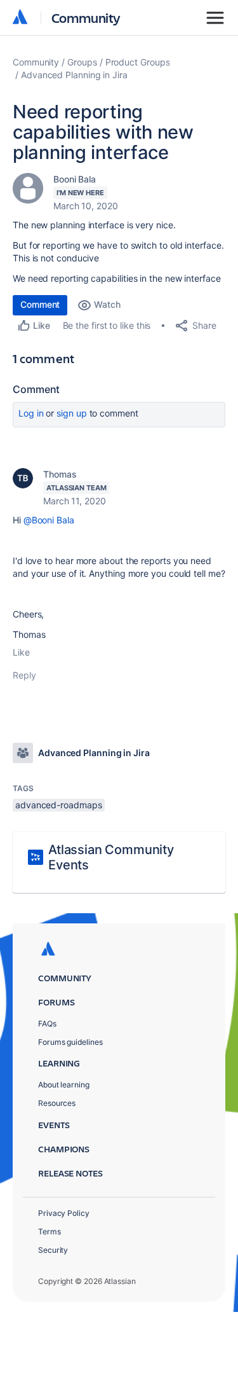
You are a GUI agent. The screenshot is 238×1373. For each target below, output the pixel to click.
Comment (40, 304)
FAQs (47, 1023)
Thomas (60, 474)
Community (86, 17)
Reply (24, 675)
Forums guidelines (70, 1042)
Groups (82, 62)
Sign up (71, 413)
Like (21, 652)
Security (53, 1250)
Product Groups (137, 62)
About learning (63, 1084)
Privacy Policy (63, 1213)
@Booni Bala (48, 519)
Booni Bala (74, 179)
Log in (31, 413)
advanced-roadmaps (58, 804)
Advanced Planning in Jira (74, 74)
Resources (57, 1103)
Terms (49, 1231)
